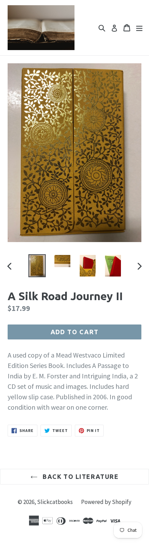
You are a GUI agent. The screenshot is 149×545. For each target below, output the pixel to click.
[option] (37, 266)
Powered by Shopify (106, 502)
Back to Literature (80, 476)
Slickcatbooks (55, 502)
